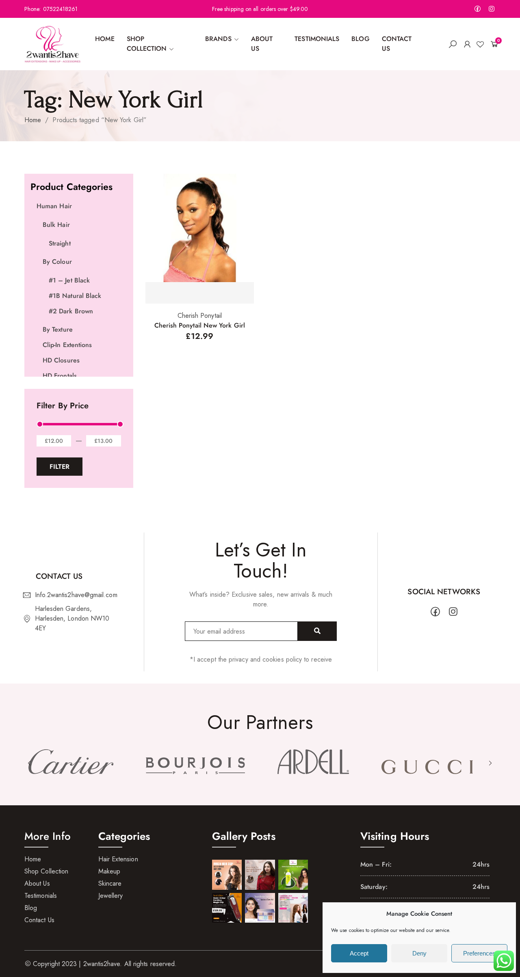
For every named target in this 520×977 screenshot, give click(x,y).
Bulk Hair (56, 224)
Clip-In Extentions (67, 344)
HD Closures (61, 360)
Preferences (479, 953)
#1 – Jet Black (69, 280)
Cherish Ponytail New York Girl (199, 325)
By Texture (58, 329)
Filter (59, 466)
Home (32, 120)
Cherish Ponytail (200, 315)
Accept (359, 953)
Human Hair (54, 206)
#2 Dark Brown (71, 311)
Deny (419, 953)
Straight (60, 243)
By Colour (57, 261)
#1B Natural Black (75, 295)
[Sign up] (317, 631)
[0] (493, 44)
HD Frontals (60, 375)
